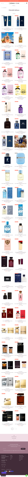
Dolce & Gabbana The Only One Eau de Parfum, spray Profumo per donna (20, 424)
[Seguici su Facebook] (2, 467)
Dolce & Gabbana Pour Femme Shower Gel (20, 269)
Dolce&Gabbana (7, 62)
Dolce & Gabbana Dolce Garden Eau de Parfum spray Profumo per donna (7, 81)
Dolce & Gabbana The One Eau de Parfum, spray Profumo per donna (7, 338)
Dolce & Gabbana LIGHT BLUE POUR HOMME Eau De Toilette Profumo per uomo (7, 218)
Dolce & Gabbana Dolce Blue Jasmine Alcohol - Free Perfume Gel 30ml (7, 63)
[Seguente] (16, 429)
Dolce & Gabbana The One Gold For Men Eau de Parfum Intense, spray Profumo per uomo (20, 390)
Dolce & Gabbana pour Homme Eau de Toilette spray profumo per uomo (20, 287)
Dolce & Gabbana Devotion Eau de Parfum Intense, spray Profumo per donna (7, 46)
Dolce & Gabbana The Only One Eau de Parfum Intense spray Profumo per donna (7, 424)
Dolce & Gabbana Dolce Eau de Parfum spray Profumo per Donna (20, 63)
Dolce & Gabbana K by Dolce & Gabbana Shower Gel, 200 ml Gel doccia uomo (7, 29)
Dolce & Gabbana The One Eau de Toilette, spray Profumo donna (20, 338)
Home (2, 7)
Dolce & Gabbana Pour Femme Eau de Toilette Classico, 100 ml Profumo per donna (20, 252)
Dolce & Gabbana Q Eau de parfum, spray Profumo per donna (21, 304)
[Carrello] (26, 3)
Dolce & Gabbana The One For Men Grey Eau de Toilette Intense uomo (7, 390)
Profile (20, 460)
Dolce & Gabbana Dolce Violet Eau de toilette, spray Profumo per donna (20, 115)
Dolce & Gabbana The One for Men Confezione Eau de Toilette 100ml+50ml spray (7, 355)
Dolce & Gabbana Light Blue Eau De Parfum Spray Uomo (20, 184)
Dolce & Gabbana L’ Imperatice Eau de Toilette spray (20, 235)
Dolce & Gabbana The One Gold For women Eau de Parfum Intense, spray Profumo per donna (7, 407)
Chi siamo (11, 456)
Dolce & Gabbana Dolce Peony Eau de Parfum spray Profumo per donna (7, 98)
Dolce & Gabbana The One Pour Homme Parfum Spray (20, 407)
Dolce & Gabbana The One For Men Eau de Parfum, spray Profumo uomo (7, 373)
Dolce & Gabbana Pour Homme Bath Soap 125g (7, 286)
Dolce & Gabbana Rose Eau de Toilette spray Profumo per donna (20, 321)
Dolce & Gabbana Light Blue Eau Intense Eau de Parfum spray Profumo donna (7, 201)
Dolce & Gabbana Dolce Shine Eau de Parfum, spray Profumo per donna (20, 98)
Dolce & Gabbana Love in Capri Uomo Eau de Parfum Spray (7, 235)
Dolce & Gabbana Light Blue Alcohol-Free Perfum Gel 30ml (20, 166)
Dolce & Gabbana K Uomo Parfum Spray (7, 166)
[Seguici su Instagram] (4, 467)
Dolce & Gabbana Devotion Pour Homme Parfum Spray (20, 46)
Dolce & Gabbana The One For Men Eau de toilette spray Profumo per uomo (20, 373)
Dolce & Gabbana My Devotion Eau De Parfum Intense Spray (7, 252)
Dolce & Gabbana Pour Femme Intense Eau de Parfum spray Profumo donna (7, 270)
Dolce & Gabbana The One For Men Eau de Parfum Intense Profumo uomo (21, 355)
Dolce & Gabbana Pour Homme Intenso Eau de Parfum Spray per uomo (7, 304)
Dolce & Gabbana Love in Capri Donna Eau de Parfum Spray (20, 218)
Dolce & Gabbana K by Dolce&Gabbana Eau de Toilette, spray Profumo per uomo (7, 149)
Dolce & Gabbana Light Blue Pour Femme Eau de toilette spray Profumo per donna (20, 201)
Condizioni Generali (21, 456)
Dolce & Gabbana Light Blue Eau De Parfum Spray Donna (7, 184)
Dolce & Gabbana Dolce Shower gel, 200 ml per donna (7, 115)
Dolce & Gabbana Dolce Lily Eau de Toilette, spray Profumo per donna (20, 81)
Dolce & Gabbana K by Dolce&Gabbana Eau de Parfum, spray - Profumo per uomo (20, 132)
